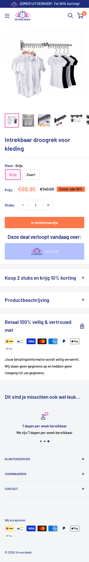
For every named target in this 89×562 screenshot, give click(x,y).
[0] (80, 15)
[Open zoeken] (70, 15)
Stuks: (10, 205)
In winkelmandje (44, 222)
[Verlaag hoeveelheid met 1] (23, 205)
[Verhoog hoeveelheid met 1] (48, 205)
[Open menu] (7, 16)
